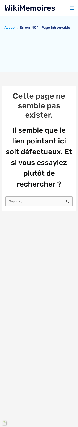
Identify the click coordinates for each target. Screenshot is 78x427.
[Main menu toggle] (72, 8)
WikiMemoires (29, 8)
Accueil (10, 27)
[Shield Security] (4, 423)
